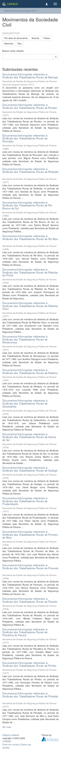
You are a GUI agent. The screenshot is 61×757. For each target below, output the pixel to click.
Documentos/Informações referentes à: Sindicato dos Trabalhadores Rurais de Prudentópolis (25, 501)
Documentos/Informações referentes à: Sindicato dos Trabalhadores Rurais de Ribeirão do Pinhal (30, 272)
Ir (56, 56)
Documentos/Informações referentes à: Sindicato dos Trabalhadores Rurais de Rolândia (30, 170)
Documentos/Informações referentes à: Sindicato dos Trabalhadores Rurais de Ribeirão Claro (30, 306)
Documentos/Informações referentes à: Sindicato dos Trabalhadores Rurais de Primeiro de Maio (30, 534)
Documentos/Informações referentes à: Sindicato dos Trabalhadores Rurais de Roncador (25, 138)
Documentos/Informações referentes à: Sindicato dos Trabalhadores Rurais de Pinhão (29, 664)
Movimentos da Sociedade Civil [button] (20, 10)
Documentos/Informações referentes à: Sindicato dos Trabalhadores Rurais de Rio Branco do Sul (27, 205)
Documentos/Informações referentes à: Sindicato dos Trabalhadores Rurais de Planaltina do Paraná (25, 632)
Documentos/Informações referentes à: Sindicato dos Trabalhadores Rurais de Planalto (30, 600)
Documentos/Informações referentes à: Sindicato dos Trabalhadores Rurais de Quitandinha (25, 403)
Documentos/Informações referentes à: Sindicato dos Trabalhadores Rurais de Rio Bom (30, 237)
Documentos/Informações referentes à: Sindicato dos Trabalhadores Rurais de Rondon (29, 106)
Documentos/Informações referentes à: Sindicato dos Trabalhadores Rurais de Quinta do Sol (29, 437)
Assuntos (8, 43)
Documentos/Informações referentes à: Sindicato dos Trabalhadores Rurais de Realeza (30, 371)
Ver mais (6, 727)
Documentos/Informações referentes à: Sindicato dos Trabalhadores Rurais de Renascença (25, 339)
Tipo (19, 43)
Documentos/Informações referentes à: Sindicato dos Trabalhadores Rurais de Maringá (30, 75)
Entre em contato (10, 744)
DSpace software (10, 735)
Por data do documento (16, 38)
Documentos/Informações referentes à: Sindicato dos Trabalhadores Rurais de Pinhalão (30, 694)
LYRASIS (6, 741)
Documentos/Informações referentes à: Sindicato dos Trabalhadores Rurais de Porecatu (30, 566)
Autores (35, 38)
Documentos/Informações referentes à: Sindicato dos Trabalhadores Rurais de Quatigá (29, 469)
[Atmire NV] (50, 738)
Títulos (46, 38)
